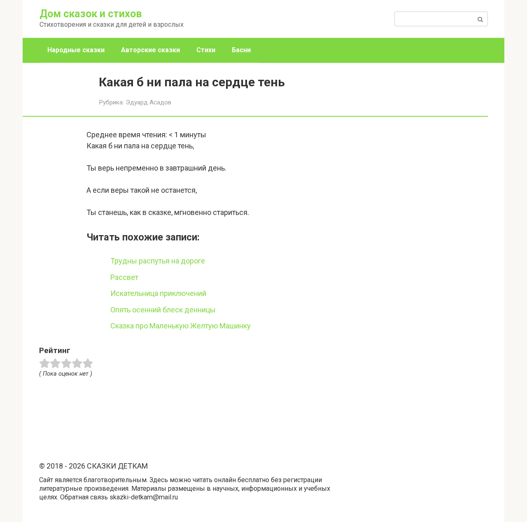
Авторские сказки (150, 50)
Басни (241, 50)
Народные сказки (76, 50)
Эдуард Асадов (148, 102)
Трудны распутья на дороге (157, 260)
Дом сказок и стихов (91, 14)
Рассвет (124, 277)
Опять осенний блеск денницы (163, 309)
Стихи (205, 50)
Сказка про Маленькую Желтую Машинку (180, 325)
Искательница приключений (158, 293)
